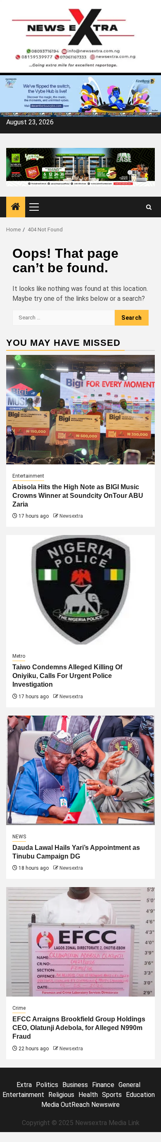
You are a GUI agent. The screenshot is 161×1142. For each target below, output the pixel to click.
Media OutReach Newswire (80, 1105)
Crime (19, 1008)
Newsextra (71, 516)
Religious (61, 1095)
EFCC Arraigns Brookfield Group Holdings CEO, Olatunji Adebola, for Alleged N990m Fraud (78, 1028)
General (129, 1085)
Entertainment (28, 476)
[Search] (149, 207)
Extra (24, 1085)
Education (140, 1095)
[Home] (15, 207)
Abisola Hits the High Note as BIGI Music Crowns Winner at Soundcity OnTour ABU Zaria (77, 495)
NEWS (19, 837)
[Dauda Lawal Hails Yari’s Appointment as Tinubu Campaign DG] (80, 770)
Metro (18, 656)
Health (88, 1095)
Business (75, 1085)
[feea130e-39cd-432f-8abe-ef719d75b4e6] (80, 96)
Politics (47, 1085)
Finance (103, 1085)
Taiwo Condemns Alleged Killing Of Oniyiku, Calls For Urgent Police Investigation (67, 676)
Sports (112, 1095)
